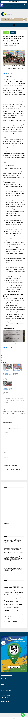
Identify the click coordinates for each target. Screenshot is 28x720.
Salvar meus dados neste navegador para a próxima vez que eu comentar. (13, 464)
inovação (16, 598)
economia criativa (14, 595)
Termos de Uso (4, 697)
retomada (12, 612)
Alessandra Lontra (6, 45)
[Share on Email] (11, 73)
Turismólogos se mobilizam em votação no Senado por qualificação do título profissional (14, 546)
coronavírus (19, 592)
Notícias (13, 32)
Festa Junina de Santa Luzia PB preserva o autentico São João (17, 371)
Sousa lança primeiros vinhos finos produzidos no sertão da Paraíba (13, 564)
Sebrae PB (21, 614)
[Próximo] (22, 344)
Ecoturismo (21, 594)
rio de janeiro (16, 612)
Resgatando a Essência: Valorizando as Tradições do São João (7, 388)
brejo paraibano (15, 590)
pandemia (16, 607)
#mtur (6, 587)
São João (13, 616)
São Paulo (16, 616)
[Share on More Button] (14, 718)
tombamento (6, 402)
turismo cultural (7, 618)
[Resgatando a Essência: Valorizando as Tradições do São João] (7, 383)
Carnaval (13, 592)
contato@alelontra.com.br (6, 681)
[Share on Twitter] (9, 73)
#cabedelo (6, 584)
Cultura (6, 32)
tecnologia (20, 616)
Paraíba (7, 610)
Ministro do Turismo (14, 601)
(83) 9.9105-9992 (4, 678)
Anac (22, 587)
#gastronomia (19, 584)
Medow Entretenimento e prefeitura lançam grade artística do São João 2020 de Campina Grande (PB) (8, 411)
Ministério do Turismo (14, 604)
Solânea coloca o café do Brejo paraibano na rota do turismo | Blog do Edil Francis (14, 540)
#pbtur (10, 587)
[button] (1, 5)
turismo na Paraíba (15, 618)
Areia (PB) (6, 590)
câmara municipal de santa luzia (13, 396)
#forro (14, 584)
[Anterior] (6, 344)
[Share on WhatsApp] (13, 73)
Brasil (10, 590)
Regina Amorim (7, 612)
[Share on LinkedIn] (6, 73)
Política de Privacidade (5, 695)
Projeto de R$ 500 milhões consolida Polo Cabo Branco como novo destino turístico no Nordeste (13, 569)
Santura (12, 398)
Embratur (6, 598)
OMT (12, 607)
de (14, 343)
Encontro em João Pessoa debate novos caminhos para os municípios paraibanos (13, 559)
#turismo (17, 587)
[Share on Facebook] (4, 73)
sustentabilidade (7, 616)
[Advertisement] (14, 503)
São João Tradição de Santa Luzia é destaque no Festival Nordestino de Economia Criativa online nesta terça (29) (7, 373)
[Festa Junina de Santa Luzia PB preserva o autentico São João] (17, 366)
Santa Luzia (8, 398)
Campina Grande (8, 592)
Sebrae (9, 614)
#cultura (10, 584)
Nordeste (9, 607)
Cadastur (22, 590)
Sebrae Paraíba (14, 614)
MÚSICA (5, 607)
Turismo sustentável (12, 621)
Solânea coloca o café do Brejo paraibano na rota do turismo (12, 541)
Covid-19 (6, 595)
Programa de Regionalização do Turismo (17, 610)
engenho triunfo (11, 598)
